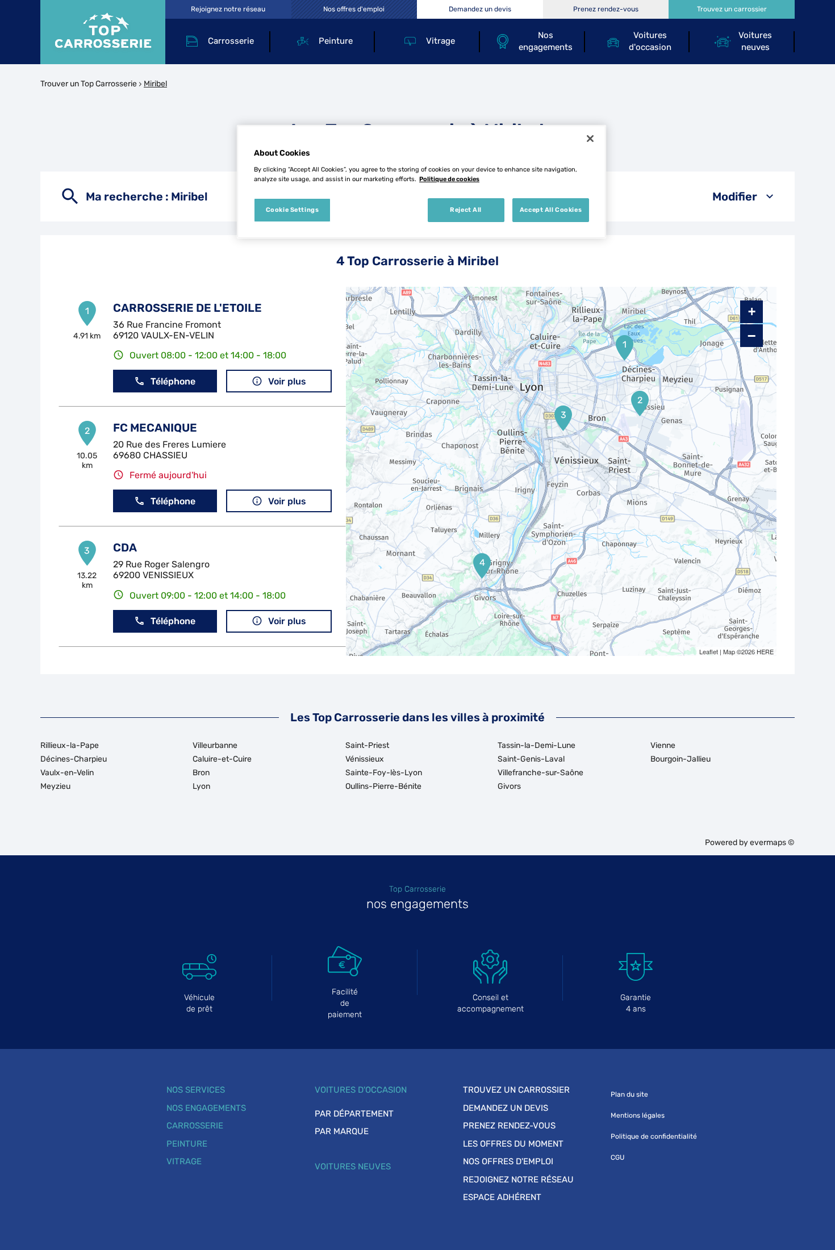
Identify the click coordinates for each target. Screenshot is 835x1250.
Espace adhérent (502, 1197)
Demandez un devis (505, 1108)
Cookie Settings (292, 210)
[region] (421, 182)
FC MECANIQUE (155, 427)
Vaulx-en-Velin (67, 772)
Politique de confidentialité (654, 1136)
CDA (125, 547)
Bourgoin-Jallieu (680, 759)
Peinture (186, 1144)
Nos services (195, 1090)
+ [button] (751, 311)
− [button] (751, 336)
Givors (509, 786)
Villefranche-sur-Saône (540, 772)
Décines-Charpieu (73, 759)
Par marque (342, 1131)
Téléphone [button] (173, 381)
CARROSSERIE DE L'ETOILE (187, 308)
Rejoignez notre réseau (518, 1179)
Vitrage (184, 1161)
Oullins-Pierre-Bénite (383, 786)
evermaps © (772, 842)
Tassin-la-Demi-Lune (536, 745)
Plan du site (629, 1094)
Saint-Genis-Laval (531, 759)
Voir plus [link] (287, 381)
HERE (765, 651)
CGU (617, 1157)
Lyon (201, 786)
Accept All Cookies (551, 210)
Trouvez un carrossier (516, 1090)
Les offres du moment (513, 1144)
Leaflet (708, 651)
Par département (354, 1114)
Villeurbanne (215, 745)
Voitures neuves (353, 1166)
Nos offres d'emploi (508, 1161)
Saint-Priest (367, 745)
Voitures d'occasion (361, 1090)
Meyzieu (55, 786)
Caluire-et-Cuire (222, 759)
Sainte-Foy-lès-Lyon (383, 772)
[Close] (590, 138)
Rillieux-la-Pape (69, 745)
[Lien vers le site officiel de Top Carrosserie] (102, 32)
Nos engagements (206, 1108)
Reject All (466, 210)
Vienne (662, 745)
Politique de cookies (449, 179)
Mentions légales (638, 1115)
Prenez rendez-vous (509, 1126)
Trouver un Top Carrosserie (88, 84)
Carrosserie (194, 1126)
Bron (201, 772)
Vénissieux (364, 759)
